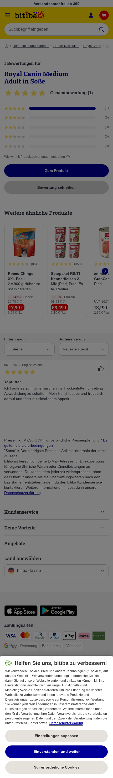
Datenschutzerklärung (66, 723)
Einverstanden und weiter (57, 751)
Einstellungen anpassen (56, 736)
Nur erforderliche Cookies (57, 767)
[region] (56, 717)
